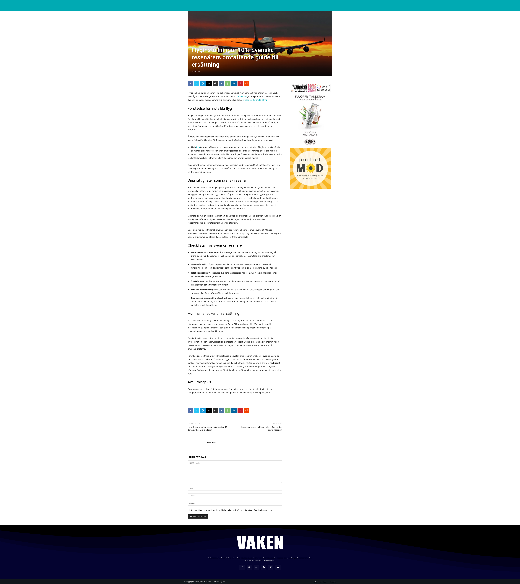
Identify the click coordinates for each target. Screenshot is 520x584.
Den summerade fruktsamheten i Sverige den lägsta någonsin (261, 428)
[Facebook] (190, 83)
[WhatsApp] (227, 83)
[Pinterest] (240, 83)
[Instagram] (249, 567)
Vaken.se (211, 442)
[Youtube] (278, 567)
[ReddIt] (246, 83)
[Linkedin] (234, 83)
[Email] (209, 83)
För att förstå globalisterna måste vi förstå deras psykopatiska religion (207, 428)
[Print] (215, 83)
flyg (198, 147)
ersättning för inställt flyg (254, 100)
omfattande (241, 96)
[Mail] (256, 567)
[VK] (221, 83)
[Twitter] (196, 83)
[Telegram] (203, 83)
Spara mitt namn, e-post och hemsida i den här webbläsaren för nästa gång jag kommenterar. (232, 510)
